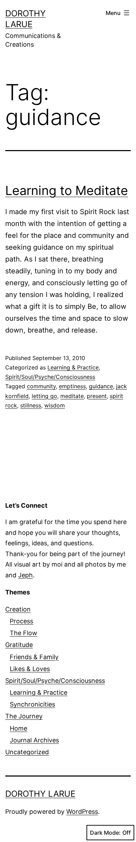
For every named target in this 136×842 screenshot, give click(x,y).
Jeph (25, 575)
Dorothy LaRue (40, 794)
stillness (30, 405)
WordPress (82, 811)
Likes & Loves (30, 668)
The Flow (23, 633)
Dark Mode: (105, 832)
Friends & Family (34, 657)
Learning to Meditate (66, 190)
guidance (101, 386)
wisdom (54, 405)
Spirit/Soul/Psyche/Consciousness (50, 376)
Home (18, 728)
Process (21, 621)
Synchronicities (32, 704)
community (41, 386)
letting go (44, 395)
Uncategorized (27, 752)
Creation (18, 609)
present (97, 395)
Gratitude (19, 644)
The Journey (24, 716)
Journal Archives (34, 740)
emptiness (72, 386)
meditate (72, 395)
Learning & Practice (73, 367)
